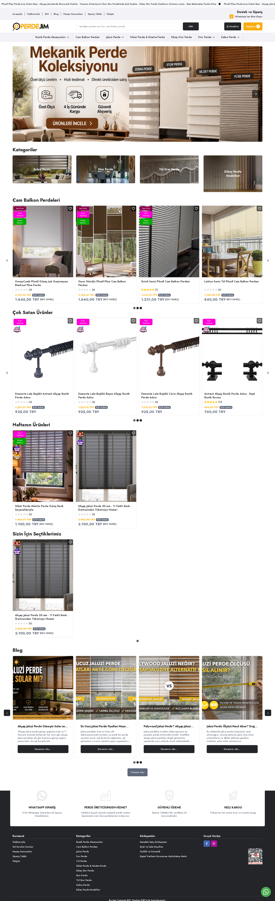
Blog (56, 14)
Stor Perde (204, 37)
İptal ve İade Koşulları (151, 846)
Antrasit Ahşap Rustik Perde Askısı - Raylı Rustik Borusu (229, 395)
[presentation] (7, 260)
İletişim (110, 14)
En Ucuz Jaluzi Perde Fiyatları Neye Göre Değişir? (103, 726)
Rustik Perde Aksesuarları (50, 37)
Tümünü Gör (137, 772)
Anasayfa (17, 14)
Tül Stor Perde (84, 880)
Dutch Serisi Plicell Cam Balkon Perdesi (165, 281)
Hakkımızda (33, 14)
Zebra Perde (228, 37)
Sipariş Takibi (95, 14)
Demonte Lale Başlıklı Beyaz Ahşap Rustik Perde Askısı (104, 395)
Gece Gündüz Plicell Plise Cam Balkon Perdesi (102, 283)
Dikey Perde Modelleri (88, 889)
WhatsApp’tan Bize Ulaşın (248, 16)
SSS (47, 14)
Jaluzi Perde (113, 37)
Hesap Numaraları (73, 14)
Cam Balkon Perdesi (88, 37)
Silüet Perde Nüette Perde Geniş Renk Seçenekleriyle (39, 508)
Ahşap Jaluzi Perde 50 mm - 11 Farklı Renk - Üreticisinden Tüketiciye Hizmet (105, 508)
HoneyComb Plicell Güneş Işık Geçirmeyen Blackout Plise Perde (41, 283)
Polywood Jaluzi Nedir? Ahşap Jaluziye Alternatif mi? (169, 726)
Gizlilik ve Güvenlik (150, 851)
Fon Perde (81, 856)
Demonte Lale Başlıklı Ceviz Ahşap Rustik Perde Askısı (166, 395)
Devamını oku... (43, 749)
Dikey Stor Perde (181, 37)
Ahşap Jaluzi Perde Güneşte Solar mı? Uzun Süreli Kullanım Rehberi (42, 726)
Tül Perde (81, 861)
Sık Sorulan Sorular (23, 846)
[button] (134, 308)
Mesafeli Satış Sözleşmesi (153, 842)
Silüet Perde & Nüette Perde (147, 37)
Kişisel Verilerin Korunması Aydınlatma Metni (163, 856)
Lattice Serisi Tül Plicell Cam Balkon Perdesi (231, 281)
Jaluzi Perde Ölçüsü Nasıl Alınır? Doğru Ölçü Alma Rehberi (232, 726)
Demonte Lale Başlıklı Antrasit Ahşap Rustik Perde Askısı (42, 395)
